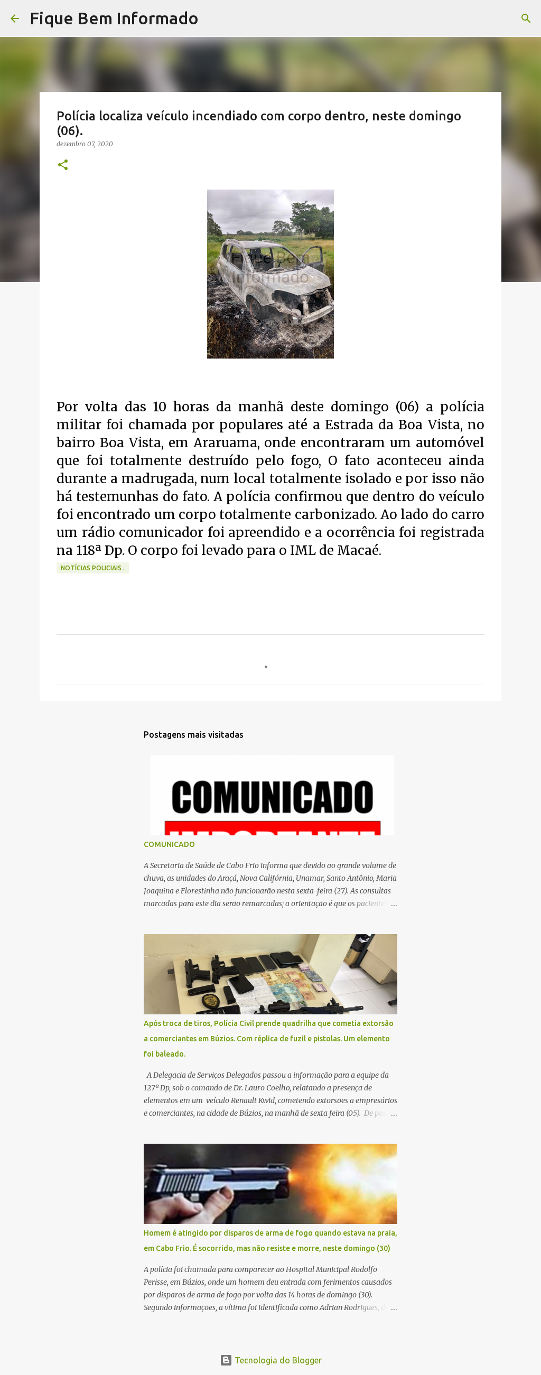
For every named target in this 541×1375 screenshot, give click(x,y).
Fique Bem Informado (114, 17)
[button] (63, 165)
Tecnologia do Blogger (277, 1360)
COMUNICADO (169, 844)
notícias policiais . (93, 567)
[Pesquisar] (213, 18)
